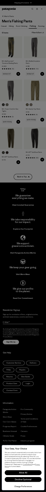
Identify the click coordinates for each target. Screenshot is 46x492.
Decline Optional (23, 479)
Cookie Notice (27, 464)
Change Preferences (23, 486)
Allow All (23, 472)
